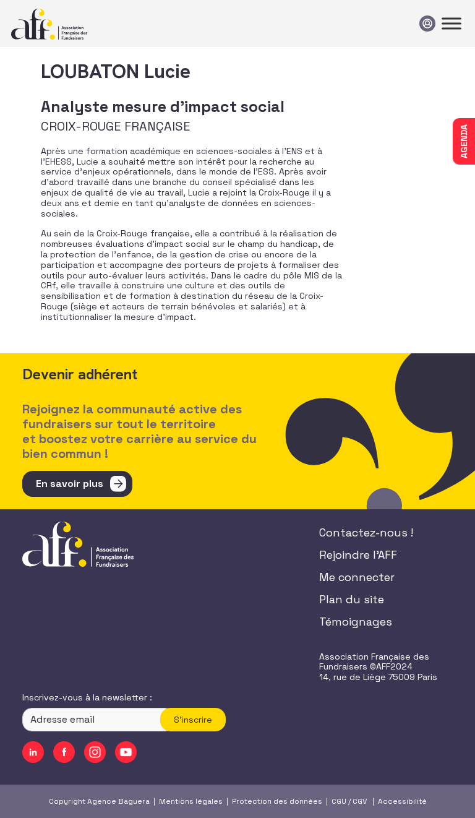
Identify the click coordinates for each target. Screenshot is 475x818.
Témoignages (355, 621)
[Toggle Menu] (451, 23)
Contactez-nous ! (366, 532)
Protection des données (277, 801)
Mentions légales (191, 801)
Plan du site (351, 599)
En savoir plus (69, 483)
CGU (339, 801)
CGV (360, 801)
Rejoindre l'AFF (358, 555)
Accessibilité (402, 801)
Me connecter (357, 577)
